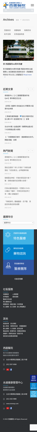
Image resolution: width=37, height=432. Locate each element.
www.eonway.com (12, 403)
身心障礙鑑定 (21, 307)
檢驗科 (5, 333)
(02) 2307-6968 (11, 364)
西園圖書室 (23, 326)
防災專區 (13, 323)
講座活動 (13, 304)
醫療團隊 (20, 268)
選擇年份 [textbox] (7, 223)
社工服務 (6, 307)
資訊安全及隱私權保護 (10, 336)
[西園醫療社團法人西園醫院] (17, 5)
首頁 (17, 20)
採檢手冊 (20, 333)
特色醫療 (19, 238)
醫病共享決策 (7, 299)
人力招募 (13, 328)
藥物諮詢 (19, 253)
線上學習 (6, 326)
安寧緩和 (6, 297)
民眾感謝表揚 (19, 34)
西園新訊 (7, 30)
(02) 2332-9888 (11, 399)
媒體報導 (17, 30)
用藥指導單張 (21, 331)
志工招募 (13, 307)
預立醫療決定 (7, 302)
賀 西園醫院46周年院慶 (12, 64)
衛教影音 (27, 30)
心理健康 (15, 294)
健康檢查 (6, 304)
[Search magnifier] (32, 10)
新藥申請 (13, 331)
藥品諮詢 (6, 331)
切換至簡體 (18, 279)
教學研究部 (14, 326)
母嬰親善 (6, 294)
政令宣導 (7, 34)
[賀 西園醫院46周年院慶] (18, 50)
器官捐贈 (15, 297)
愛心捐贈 (6, 328)
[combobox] (18, 222)
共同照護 (20, 304)
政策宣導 (6, 323)
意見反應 (20, 328)
